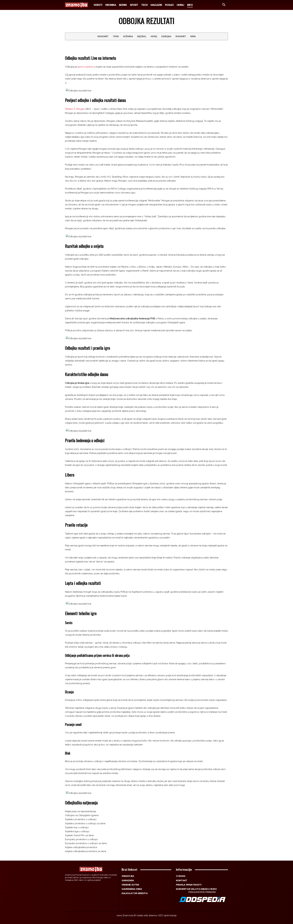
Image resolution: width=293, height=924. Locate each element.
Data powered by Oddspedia (202, 892)
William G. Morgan (75, 109)
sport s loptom (85, 66)
